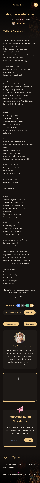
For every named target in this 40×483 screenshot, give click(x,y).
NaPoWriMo (13, 293)
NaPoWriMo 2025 (24, 293)
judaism (27, 290)
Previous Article (11, 324)
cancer (33, 290)
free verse (20, 290)
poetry (14, 290)
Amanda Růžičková (15, 346)
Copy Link (29, 312)
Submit (28, 440)
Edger (5, 474)
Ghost (34, 474)
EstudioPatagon (17, 474)
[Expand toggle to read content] (35, 31)
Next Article (30, 324)
